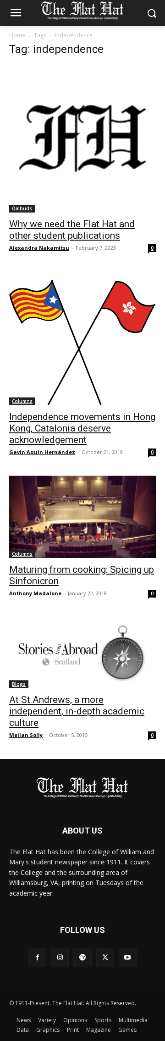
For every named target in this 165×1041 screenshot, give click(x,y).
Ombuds (22, 208)
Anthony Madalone (35, 593)
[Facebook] (37, 957)
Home (17, 35)
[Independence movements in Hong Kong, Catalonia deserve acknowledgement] (82, 338)
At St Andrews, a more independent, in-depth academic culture (76, 711)
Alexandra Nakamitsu (39, 247)
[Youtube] (128, 957)
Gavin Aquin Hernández (42, 452)
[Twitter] (105, 957)
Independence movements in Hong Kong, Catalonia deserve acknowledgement (82, 428)
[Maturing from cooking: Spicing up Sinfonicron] (82, 517)
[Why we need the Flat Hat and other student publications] (82, 139)
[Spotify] (82, 957)
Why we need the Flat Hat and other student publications (72, 230)
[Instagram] (60, 957)
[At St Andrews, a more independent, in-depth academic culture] (82, 652)
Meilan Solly (26, 734)
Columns (22, 401)
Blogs (19, 684)
